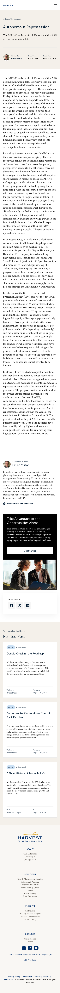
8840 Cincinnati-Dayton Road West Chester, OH (30, 954)
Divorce (30, 890)
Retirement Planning (30, 882)
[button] (11, 605)
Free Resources (30, 896)
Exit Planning (30, 893)
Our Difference (30, 853)
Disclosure (8, 979)
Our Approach (30, 859)
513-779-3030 (30, 959)
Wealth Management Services (30, 879)
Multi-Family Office (30, 887)
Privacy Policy (14, 976)
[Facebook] (23, 948)
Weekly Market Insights (30, 913)
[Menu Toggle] (55, 5)
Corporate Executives (30, 884)
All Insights (30, 910)
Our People (30, 856)
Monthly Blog (30, 919)
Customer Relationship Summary (36, 976)
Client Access (30, 938)
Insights (6, 19)
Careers (30, 941)
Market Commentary (30, 916)
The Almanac (15, 19)
